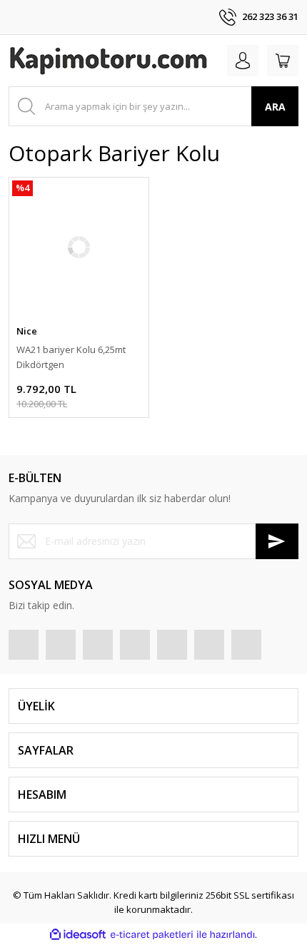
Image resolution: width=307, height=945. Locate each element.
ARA (275, 106)
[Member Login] (242, 60)
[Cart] (282, 60)
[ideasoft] (77, 935)
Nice (26, 331)
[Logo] (108, 60)
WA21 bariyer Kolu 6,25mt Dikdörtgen (71, 357)
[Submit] (277, 541)
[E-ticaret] (151, 935)
